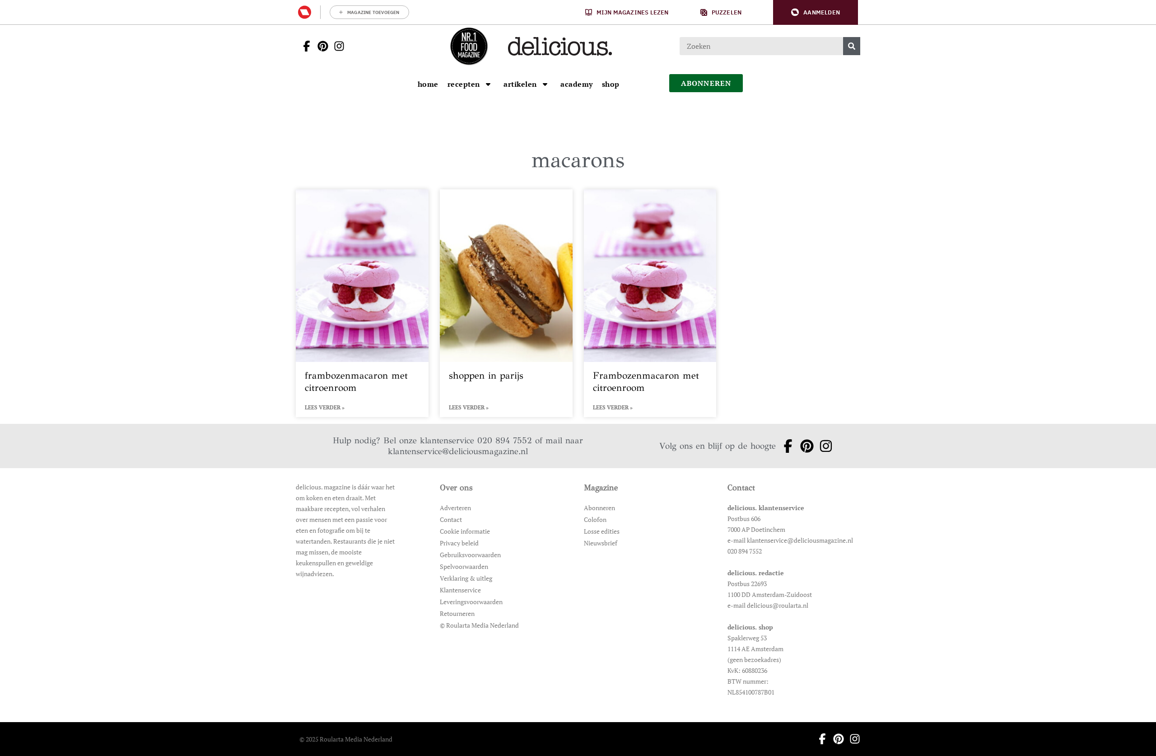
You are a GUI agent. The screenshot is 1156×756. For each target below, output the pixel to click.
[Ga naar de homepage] (468, 46)
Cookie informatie (465, 531)
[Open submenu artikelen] (545, 84)
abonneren (706, 83)
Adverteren (455, 507)
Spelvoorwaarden (464, 566)
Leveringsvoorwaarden (471, 601)
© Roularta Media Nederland (479, 625)
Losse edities (602, 531)
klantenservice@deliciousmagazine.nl (458, 451)
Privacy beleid (459, 543)
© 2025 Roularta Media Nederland (345, 739)
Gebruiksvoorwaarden (470, 554)
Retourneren (457, 613)
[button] (815, 12)
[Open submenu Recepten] (488, 84)
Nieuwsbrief (600, 543)
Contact (451, 519)
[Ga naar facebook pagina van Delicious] (304, 46)
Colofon (595, 519)
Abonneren (599, 507)
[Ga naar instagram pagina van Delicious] (336, 46)
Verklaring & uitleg (466, 578)
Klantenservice (460, 590)
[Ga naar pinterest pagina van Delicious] (320, 46)
